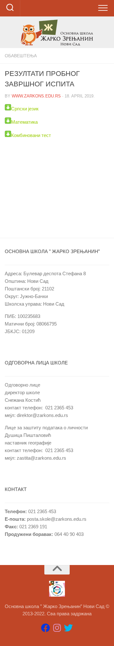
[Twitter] (68, 628)
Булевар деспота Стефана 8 (54, 273)
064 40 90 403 (68, 534)
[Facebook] (45, 628)
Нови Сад (37, 281)
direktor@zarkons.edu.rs (42, 415)
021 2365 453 (59, 407)
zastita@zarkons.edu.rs (41, 458)
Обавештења (21, 55)
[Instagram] (57, 628)
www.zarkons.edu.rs (36, 96)
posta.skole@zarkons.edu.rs (56, 519)
